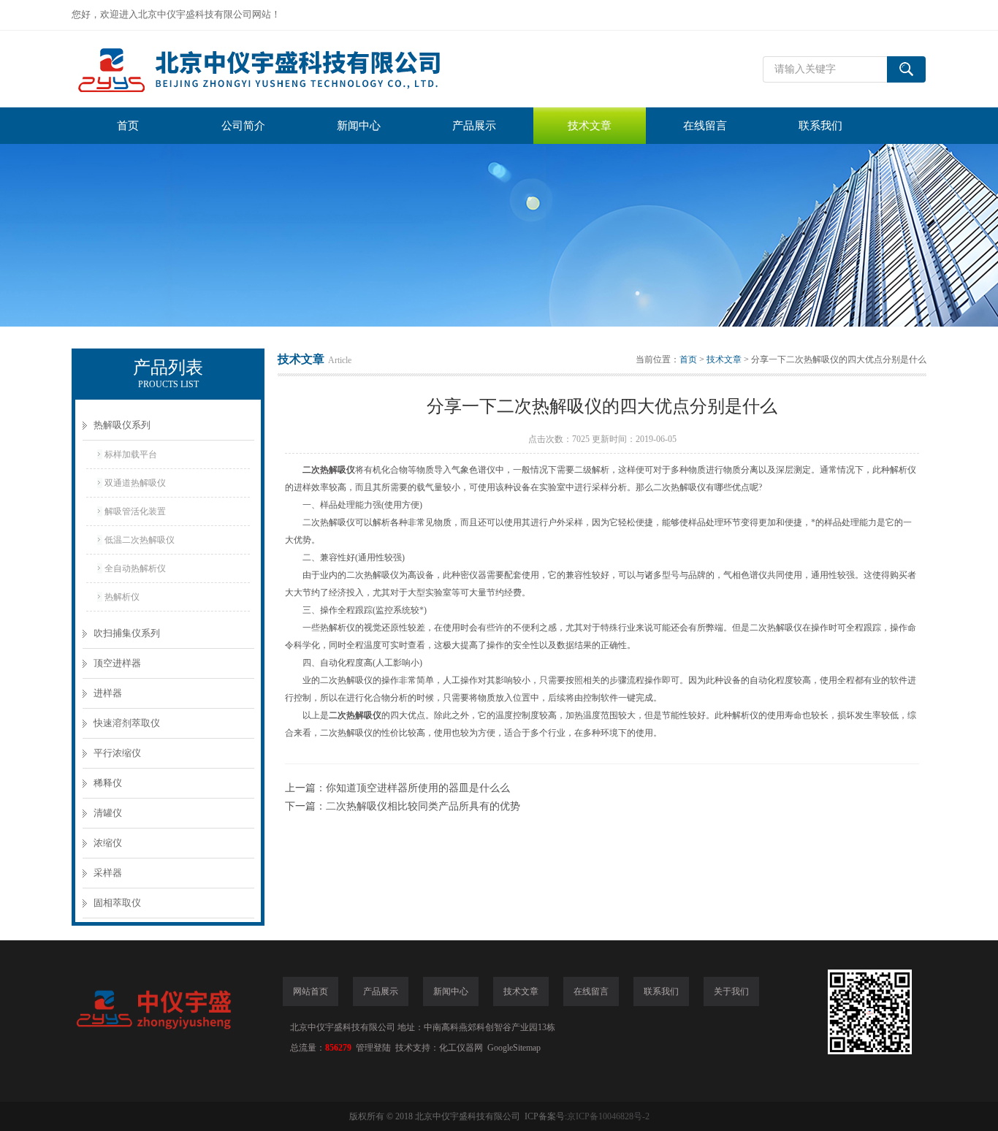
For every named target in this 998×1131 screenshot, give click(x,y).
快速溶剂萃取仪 (127, 722)
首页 (128, 126)
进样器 (108, 693)
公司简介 (243, 126)
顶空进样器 (117, 663)
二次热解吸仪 (328, 470)
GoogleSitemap (514, 1048)
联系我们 (820, 126)
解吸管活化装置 (135, 511)
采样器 (108, 872)
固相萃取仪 (117, 902)
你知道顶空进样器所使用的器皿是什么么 (418, 787)
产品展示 (474, 126)
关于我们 (731, 991)
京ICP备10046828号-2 (608, 1116)
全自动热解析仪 (135, 568)
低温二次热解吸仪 (139, 540)
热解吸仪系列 (122, 424)
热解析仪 (122, 597)
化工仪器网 (461, 1048)
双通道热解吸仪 (135, 483)
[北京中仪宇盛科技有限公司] (291, 69)
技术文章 (590, 126)
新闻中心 (359, 126)
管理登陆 (373, 1048)
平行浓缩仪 (117, 752)
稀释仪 (108, 782)
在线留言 (705, 126)
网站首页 (310, 991)
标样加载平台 (130, 454)
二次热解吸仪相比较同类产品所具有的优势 (423, 806)
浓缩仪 (108, 842)
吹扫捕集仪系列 (127, 633)
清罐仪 (108, 812)
